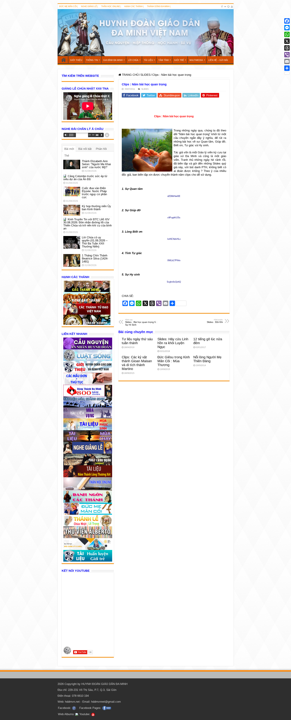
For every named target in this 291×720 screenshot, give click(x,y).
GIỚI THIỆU (76, 60)
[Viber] (287, 54)
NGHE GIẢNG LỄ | (89, 6)
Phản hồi (101, 148)
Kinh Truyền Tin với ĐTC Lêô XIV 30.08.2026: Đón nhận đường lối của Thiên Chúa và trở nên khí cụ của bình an (87, 224)
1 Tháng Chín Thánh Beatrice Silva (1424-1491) (95, 258)
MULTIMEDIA (196, 60)
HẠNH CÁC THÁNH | (134, 6)
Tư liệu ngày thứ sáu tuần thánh (137, 341)
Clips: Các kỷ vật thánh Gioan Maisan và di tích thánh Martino (137, 363)
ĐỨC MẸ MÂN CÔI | (68, 6)
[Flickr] (225, 7)
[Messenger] (287, 27)
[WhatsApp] (287, 34)
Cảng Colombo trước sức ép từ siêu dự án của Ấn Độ (85, 178)
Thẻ (66, 155)
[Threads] (287, 48)
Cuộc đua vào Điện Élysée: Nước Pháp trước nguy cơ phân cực (94, 193)
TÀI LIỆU (148, 60)
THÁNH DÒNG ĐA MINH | (159, 6)
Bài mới (69, 148)
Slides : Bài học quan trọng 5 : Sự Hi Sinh (141, 322)
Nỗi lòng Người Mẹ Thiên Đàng (207, 359)
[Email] (287, 61)
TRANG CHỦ (63, 59)
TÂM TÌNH (163, 60)
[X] (287, 41)
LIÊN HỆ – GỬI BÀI (218, 60)
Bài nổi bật (85, 148)
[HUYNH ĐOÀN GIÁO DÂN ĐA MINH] (146, 32)
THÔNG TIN (92, 60)
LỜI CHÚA (133, 60)
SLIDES (145, 74)
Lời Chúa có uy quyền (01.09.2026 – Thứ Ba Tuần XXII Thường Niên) (94, 242)
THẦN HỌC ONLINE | (111, 6)
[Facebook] (222, 7)
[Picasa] (228, 7)
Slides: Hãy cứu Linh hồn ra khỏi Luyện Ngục (172, 343)
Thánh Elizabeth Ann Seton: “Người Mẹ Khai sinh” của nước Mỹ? (96, 164)
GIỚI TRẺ (179, 60)
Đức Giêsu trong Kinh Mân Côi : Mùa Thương (173, 361)
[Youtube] (232, 7)
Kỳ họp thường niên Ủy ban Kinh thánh (96, 208)
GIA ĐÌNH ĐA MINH (113, 60)
